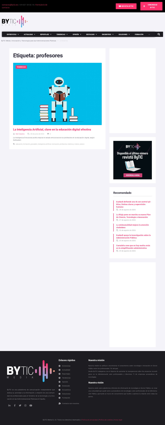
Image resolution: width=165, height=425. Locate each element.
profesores (63, 144)
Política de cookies (106, 420)
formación (26, 144)
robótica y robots (73, 144)
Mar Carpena (20, 134)
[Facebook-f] (14, 405)
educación (19, 144)
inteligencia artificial (44, 144)
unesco (82, 144)
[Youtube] (30, 405)
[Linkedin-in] (9, 405)
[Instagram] (25, 405)
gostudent (34, 144)
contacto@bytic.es (10, 5)
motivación (55, 144)
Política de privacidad (89, 420)
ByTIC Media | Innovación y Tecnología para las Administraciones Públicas (28, 41)
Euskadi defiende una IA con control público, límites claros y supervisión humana (133, 204)
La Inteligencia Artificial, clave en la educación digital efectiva (52, 129)
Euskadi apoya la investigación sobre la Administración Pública (133, 236)
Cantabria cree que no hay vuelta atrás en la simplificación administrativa (133, 246)
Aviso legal (118, 420)
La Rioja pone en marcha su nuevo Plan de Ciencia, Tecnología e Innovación (133, 216)
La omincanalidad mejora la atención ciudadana (132, 226)
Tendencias (21, 67)
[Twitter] (20, 405)
